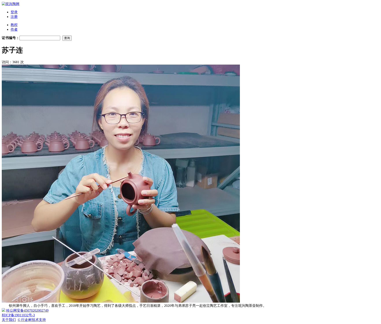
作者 (14, 29)
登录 (14, 12)
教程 (14, 25)
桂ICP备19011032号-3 (18, 315)
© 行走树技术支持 (32, 320)
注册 (14, 17)
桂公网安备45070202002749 (27, 310)
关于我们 (9, 320)
